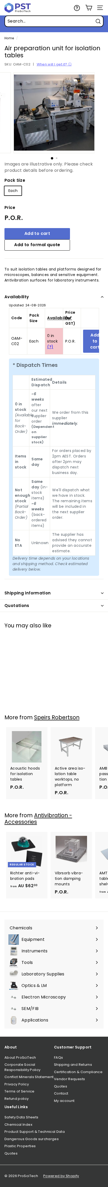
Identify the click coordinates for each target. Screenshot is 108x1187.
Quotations (16, 605)
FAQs (58, 1057)
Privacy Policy (16, 1084)
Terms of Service (19, 1091)
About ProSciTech (20, 1057)
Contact (61, 1093)
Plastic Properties (20, 1146)
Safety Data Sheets (21, 1117)
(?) (50, 346)
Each (13, 190)
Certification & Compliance (78, 1071)
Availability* (59, 318)
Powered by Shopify (61, 1175)
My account (64, 1100)
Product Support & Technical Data (34, 1131)
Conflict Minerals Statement (28, 1076)
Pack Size (14, 180)
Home (9, 38)
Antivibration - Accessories (38, 818)
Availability (16, 297)
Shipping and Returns (73, 1064)
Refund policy (16, 1098)
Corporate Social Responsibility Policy (22, 1067)
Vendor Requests (69, 1078)
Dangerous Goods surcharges (31, 1138)
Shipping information (27, 593)
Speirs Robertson (56, 717)
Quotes (60, 1086)
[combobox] (54, 21)
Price (9, 207)
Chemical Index (18, 1124)
